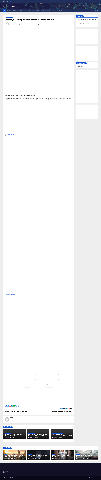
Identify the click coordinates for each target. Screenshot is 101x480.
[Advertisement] (38, 87)
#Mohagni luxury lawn (45, 24)
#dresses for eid (25, 24)
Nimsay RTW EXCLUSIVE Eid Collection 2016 (16, 411)
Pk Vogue (13, 22)
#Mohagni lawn (38, 24)
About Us (87, 477)
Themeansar (21, 477)
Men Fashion (15, 10)
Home (8, 10)
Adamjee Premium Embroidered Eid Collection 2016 (62, 435)
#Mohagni (34, 24)
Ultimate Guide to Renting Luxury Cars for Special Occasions (84, 457)
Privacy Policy (96, 477)
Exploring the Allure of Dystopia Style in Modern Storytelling (14, 456)
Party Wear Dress (46, 10)
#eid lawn (30, 24)
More (54, 10)
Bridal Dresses (35, 10)
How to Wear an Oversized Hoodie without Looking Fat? (61, 456)
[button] (95, 10)
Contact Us (60, 10)
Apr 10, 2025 (55, 458)
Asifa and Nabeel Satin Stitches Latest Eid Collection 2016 (38, 435)
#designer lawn (19, 24)
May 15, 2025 (7, 458)
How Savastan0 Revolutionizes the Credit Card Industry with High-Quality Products (37, 457)
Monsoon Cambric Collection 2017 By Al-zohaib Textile (13, 435)
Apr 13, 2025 (31, 458)
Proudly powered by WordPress (7, 477)
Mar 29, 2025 (79, 458)
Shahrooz (14, 458)
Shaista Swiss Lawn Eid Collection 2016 (61, 411)
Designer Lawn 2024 (25, 10)
